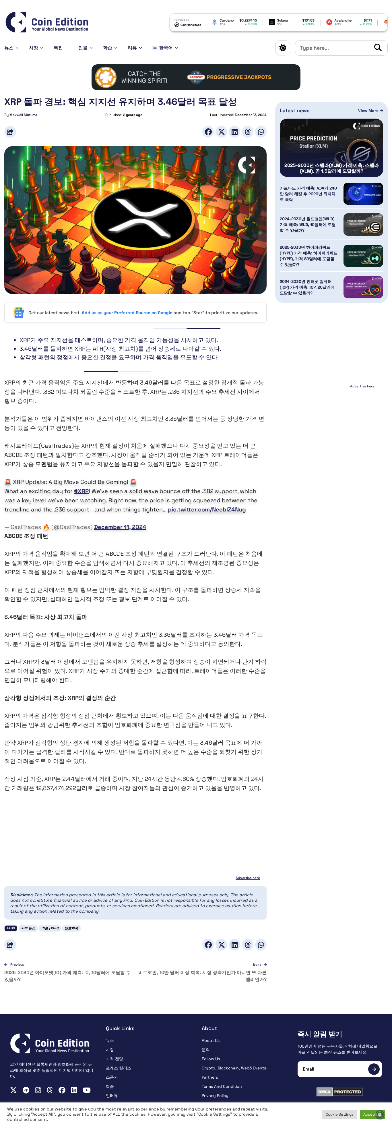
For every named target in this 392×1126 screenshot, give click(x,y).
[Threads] (247, 132)
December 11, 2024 (120, 527)
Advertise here (248, 878)
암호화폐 (71, 928)
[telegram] (26, 1090)
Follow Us (211, 1058)
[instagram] (38, 1090)
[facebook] (62, 1090)
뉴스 (8, 48)
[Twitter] (221, 132)
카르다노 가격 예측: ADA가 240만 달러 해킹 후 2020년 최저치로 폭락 (308, 194)
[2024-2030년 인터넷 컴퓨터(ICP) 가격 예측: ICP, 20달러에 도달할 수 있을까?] (363, 287)
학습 (107, 48)
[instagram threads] (50, 1090)
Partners (210, 1077)
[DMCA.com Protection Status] (340, 1091)
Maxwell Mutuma (23, 115)
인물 (83, 48)
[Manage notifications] (380, 1114)
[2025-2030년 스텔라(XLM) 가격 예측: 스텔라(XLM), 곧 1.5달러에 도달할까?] (331, 148)
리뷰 (132, 48)
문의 (206, 1049)
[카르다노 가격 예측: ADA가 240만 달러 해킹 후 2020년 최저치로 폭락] (363, 194)
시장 (33, 48)
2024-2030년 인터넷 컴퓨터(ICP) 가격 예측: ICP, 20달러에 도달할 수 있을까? (307, 287)
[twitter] (13, 1090)
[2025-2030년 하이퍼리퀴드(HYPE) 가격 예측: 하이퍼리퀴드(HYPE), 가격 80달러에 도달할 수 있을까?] (363, 256)
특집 (58, 48)
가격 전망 (114, 1058)
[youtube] (87, 1090)
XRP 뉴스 (28, 928)
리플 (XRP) (50, 928)
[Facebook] (208, 132)
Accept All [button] (372, 1114)
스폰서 (112, 1077)
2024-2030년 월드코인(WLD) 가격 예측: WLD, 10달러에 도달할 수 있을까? (308, 224)
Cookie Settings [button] (340, 1114)
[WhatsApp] (261, 132)
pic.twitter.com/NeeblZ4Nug (207, 509)
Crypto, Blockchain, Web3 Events (234, 1068)
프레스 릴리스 (118, 1068)
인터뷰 (112, 1095)
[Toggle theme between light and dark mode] (282, 47)
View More (369, 110)
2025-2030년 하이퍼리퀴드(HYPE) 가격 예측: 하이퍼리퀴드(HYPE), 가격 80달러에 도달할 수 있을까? (308, 256)
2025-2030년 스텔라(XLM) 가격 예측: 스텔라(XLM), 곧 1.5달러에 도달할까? (331, 168)
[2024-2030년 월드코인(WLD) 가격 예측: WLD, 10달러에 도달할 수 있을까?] (363, 224)
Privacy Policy (215, 1095)
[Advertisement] (331, 426)
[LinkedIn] (234, 132)
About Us (211, 1040)
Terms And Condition (222, 1086)
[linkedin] (74, 1090)
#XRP (81, 491)
